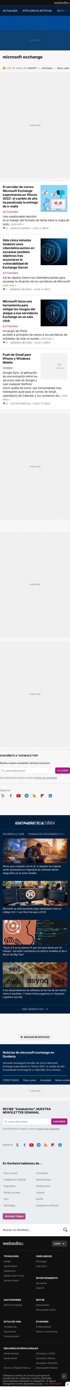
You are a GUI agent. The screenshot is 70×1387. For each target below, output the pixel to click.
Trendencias (10, 1326)
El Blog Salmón (43, 1326)
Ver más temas (14, 1216)
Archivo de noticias (36, 1037)
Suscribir (62, 770)
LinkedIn (50, 795)
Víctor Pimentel (21, 403)
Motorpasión (42, 1305)
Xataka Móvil (10, 1266)
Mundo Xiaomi (11, 1280)
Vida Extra (41, 1266)
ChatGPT (32, 68)
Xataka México (11, 1353)
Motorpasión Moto (46, 1309)
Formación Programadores (46, 834)
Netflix (39, 1198)
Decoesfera (10, 1331)
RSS (34, 795)
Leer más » (17, 224)
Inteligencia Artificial (47, 1205)
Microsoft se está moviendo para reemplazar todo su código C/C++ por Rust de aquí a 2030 (32, 910)
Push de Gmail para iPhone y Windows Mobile (17, 358)
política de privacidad (45, 777)
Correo (8, 368)
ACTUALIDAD (10, 10)
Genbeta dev (35, 822)
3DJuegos (41, 1261)
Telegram (26, 795)
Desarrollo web (13, 834)
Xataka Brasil (10, 1358)
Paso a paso (29, 1080)
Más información (53, 1383)
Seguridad (9, 1186)
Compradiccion (11, 1336)
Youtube (18, 795)
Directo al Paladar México (17, 1367)
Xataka (7, 1261)
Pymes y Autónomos (47, 1331)
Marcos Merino (20, 228)
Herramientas (43, 1179)
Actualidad (10, 211)
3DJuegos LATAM (45, 1353)
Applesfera (9, 1271)
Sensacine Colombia (46, 1363)
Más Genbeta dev (33, 1009)
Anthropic (47, 68)
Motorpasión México (47, 1367)
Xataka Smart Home (14, 1275)
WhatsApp (9, 1205)
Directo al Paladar (13, 1305)
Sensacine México (45, 1358)
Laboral (40, 1192)
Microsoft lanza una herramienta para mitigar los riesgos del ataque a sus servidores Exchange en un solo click (20, 311)
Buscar (65, 1230)
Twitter (2, 795)
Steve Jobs (63, 68)
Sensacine (41, 1283)
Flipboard (42, 795)
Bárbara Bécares (21, 289)
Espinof (40, 1288)
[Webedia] (62, 3)
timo (6, 1198)
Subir (57, 1243)
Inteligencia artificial (15, 1179)
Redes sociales (12, 1192)
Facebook (10, 795)
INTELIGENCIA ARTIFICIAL (37, 10)
